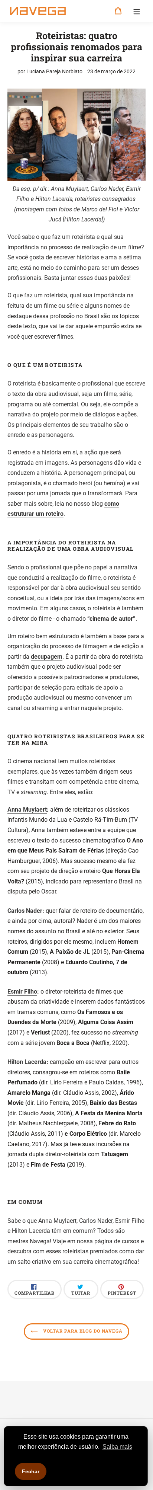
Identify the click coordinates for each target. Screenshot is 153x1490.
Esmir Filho (22, 991)
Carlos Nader (24, 910)
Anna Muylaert (27, 809)
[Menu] (137, 11)
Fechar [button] (30, 1471)
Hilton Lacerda (26, 1061)
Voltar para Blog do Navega (82, 1331)
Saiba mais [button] (117, 1446)
